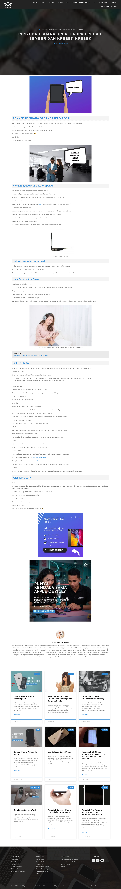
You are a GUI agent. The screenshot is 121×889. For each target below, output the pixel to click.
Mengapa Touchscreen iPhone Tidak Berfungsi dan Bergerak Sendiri (59, 698)
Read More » (17, 714)
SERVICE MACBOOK (101, 2)
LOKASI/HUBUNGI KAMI (108, 6)
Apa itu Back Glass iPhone (59, 752)
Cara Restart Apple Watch (25, 810)
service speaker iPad (40, 457)
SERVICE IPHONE (47, 2)
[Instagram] (93, 860)
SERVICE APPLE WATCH (81, 2)
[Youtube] (102, 860)
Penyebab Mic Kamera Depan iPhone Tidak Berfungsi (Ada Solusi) (91, 812)
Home (40, 29)
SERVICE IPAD (63, 2)
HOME (35, 2)
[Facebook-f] (97, 860)
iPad (39, 204)
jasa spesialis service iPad (31, 461)
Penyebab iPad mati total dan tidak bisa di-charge (31, 355)
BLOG (114, 2)
